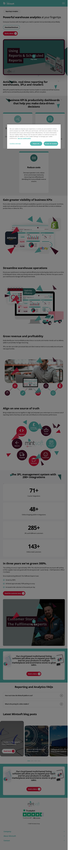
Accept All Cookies (51, 143)
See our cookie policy (24, 138)
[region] (34, 136)
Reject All (36, 143)
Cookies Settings (15, 143)
